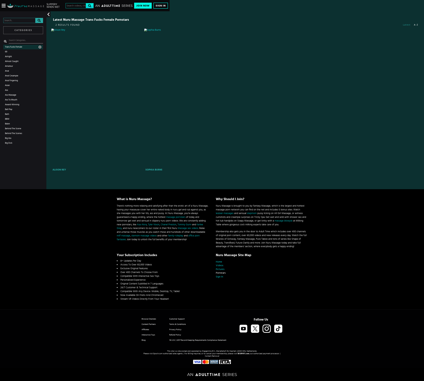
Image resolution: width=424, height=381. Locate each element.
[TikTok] (278, 329)
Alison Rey (59, 169)
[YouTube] (243, 329)
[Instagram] (267, 329)
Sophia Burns (153, 169)
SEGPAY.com (243, 353)
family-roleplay (175, 235)
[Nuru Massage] (25, 5)
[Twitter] (255, 329)
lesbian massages (225, 213)
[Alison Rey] (97, 98)
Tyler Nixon (153, 224)
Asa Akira (142, 224)
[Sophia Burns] (190, 98)
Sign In (161, 5)
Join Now (143, 5)
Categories (23, 30)
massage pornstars (175, 217)
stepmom (252, 213)
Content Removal (212, 356)
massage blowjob (283, 220)
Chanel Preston (168, 224)
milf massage (123, 235)
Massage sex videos (188, 228)
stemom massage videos (144, 235)
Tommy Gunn (184, 224)
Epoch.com (158, 353)
